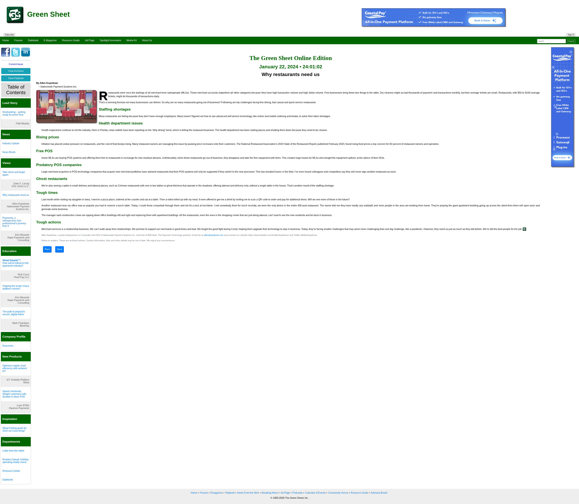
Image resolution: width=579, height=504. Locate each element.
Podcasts (297, 492)
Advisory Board (379, 492)
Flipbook (230, 492)
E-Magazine (50, 40)
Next (59, 249)
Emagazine (216, 492)
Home (5, 40)
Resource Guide (71, 40)
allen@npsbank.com (214, 235)
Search (571, 41)
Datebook (33, 40)
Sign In (571, 35)
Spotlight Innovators (110, 40)
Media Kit (132, 40)
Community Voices (338, 492)
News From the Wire (248, 492)
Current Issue (16, 64)
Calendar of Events (315, 492)
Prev (47, 249)
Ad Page (89, 40)
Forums (18, 40)
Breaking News (270, 492)
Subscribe (9, 35)
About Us (147, 40)
